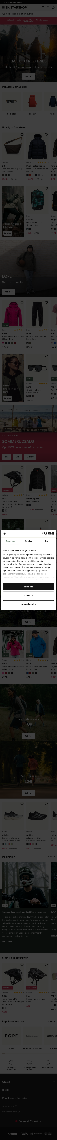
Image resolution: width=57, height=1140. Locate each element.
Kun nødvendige (28, 604)
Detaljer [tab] (28, 541)
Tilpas (27, 595)
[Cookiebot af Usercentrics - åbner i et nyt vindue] (42, 533)
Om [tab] (46, 541)
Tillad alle (28, 586)
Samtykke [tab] (10, 541)
